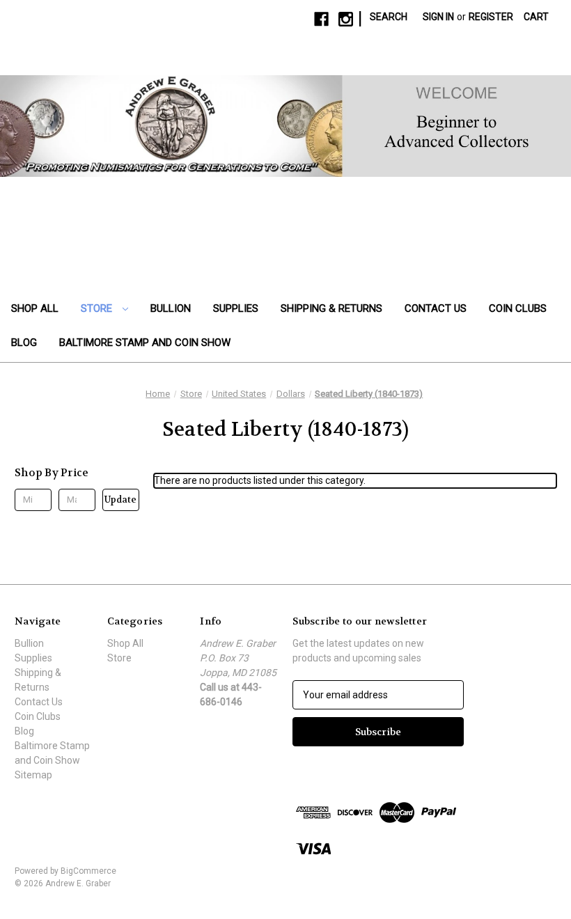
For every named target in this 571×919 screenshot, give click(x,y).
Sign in (438, 16)
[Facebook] (321, 19)
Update (120, 499)
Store (98, 308)
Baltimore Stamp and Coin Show (144, 342)
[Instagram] (345, 19)
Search (388, 16)
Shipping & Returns (331, 308)
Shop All (34, 308)
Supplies (235, 308)
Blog (24, 342)
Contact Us (436, 308)
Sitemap (33, 774)
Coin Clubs (518, 308)
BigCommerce (88, 871)
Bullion (170, 308)
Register (491, 16)
